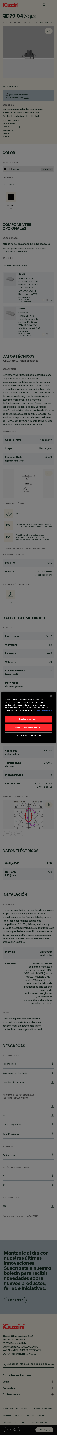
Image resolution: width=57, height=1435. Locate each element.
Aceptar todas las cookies (28, 727)
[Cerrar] (51, 695)
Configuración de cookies (28, 735)
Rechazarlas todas (28, 719)
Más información (44, 710)
